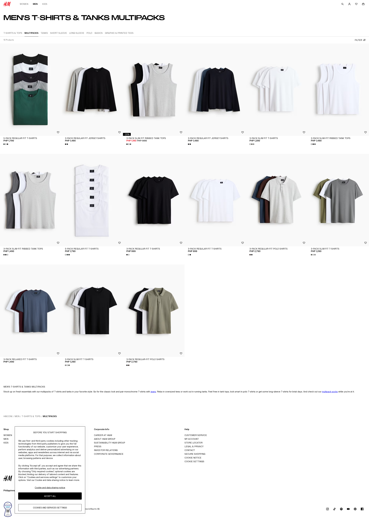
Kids (44, 4)
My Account (191, 439)
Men (35, 4)
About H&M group (104, 439)
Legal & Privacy (194, 446)
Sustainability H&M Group (109, 442)
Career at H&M (103, 435)
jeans (153, 391)
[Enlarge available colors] (6, 144)
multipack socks (330, 391)
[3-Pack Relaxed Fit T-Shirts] (31, 311)
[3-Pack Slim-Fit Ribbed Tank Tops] (153, 89)
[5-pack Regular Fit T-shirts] (31, 89)
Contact (189, 450)
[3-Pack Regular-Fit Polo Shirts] (277, 200)
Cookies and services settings (50, 507)
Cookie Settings (194, 461)
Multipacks (50, 416)
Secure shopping (194, 454)
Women (24, 4)
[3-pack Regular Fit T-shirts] (153, 200)
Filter (358, 40)
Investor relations (106, 450)
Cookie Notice (192, 457)
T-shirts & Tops (31, 416)
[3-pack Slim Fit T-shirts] (277, 89)
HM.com (7, 416)
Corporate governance (108, 454)
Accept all (50, 496)
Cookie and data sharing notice (50, 487)
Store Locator (193, 442)
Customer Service (195, 435)
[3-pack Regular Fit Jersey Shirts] (92, 89)
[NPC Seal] (7, 509)
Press (97, 446)
